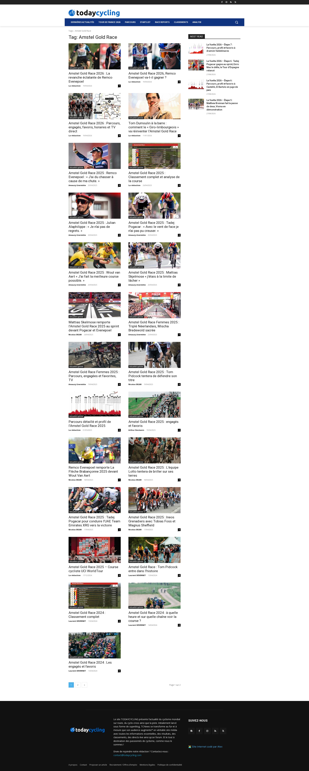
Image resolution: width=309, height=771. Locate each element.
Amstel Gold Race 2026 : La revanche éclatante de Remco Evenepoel (90, 77)
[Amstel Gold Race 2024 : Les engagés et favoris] (95, 645)
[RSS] (231, 2)
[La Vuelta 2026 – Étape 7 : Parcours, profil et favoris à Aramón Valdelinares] (196, 48)
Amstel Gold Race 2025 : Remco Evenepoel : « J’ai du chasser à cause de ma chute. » (93, 177)
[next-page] (84, 685)
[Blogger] (191, 731)
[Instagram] (226, 2)
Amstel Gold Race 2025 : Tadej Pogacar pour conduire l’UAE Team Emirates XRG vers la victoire (94, 521)
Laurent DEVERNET (137, 575)
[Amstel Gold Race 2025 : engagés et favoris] (154, 405)
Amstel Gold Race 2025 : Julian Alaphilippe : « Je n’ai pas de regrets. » (92, 227)
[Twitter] (235, 2)
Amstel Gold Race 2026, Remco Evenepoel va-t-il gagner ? (152, 75)
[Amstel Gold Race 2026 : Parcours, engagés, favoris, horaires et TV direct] (95, 106)
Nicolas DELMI (75, 334)
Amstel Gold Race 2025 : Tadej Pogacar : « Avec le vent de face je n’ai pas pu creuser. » (153, 227)
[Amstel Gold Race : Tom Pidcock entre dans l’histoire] (154, 550)
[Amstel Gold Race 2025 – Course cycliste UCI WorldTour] (95, 550)
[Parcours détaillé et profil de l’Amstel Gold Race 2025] (95, 405)
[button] (236, 22)
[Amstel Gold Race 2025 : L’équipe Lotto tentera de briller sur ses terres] (154, 450)
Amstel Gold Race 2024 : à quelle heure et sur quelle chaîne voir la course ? (153, 617)
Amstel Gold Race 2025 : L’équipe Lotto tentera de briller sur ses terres (153, 471)
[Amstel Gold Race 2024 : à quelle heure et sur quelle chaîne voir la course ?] (154, 596)
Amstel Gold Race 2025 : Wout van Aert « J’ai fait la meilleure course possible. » (94, 276)
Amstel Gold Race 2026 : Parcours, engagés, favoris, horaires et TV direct (94, 127)
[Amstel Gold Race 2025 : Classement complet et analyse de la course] (154, 156)
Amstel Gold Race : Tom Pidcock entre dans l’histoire (153, 569)
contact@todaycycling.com (127, 755)
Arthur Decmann (136, 430)
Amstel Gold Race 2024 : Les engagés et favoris (90, 664)
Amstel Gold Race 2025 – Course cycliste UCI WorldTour (93, 569)
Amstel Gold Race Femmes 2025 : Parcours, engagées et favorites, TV (94, 376)
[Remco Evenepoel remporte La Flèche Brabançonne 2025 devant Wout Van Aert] (95, 450)
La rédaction (75, 86)
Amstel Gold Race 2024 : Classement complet (87, 615)
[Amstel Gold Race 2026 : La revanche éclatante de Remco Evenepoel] (95, 56)
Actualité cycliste (76, 68)
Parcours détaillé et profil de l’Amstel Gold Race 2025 (90, 424)
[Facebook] (222, 2)
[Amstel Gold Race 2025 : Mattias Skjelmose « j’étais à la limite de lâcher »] (154, 255)
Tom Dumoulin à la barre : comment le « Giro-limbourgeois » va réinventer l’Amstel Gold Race (153, 127)
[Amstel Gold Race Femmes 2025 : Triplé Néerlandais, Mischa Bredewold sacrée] (154, 305)
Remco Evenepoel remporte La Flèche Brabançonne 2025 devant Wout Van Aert (93, 471)
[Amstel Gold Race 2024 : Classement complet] (95, 596)
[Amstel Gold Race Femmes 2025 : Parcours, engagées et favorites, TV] (95, 355)
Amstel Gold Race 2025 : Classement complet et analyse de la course (154, 177)
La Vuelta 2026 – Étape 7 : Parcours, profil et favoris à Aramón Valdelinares (220, 47)
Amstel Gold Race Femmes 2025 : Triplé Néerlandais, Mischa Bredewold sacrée (153, 326)
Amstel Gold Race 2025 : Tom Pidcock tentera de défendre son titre (152, 376)
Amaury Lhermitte (77, 185)
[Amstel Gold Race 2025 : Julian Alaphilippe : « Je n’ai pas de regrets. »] (95, 206)
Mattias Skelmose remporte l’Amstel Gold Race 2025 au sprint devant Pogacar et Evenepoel (94, 326)
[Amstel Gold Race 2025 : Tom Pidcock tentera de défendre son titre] (154, 355)
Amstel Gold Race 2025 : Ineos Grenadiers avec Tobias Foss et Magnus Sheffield (151, 521)
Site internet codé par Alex (207, 746)
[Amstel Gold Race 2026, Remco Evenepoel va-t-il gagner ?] (154, 56)
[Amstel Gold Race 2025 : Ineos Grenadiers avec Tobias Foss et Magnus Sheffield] (154, 500)
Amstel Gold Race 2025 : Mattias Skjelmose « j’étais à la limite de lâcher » (153, 276)
